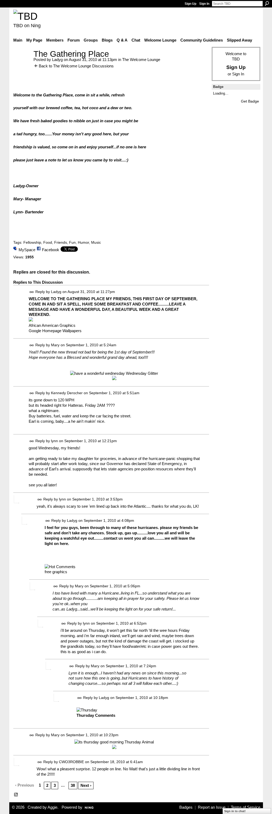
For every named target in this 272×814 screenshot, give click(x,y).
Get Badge (250, 101)
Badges (186, 807)
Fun (72, 242)
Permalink (31, 292)
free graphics (56, 571)
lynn (54, 441)
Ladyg (57, 59)
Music (96, 242)
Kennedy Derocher (67, 393)
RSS (16, 794)
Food (47, 242)
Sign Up (190, 4)
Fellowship (32, 242)
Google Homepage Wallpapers (55, 330)
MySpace (27, 249)
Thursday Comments (95, 715)
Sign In (204, 4)
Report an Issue (212, 807)
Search (267, 3)
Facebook (50, 249)
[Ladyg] (21, 64)
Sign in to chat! (235, 811)
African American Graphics (52, 325)
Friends (60, 242)
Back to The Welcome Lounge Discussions (76, 66)
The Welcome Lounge (141, 59)
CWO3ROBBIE (71, 762)
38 (73, 785)
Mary (55, 345)
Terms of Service (245, 807)
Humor (83, 242)
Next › (85, 785)
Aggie (52, 807)
